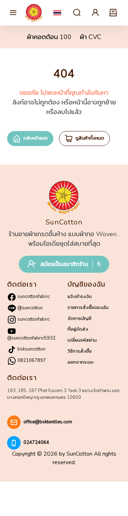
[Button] (13, 12)
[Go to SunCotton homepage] (34, 12)
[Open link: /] (64, 197)
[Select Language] (57, 12)
